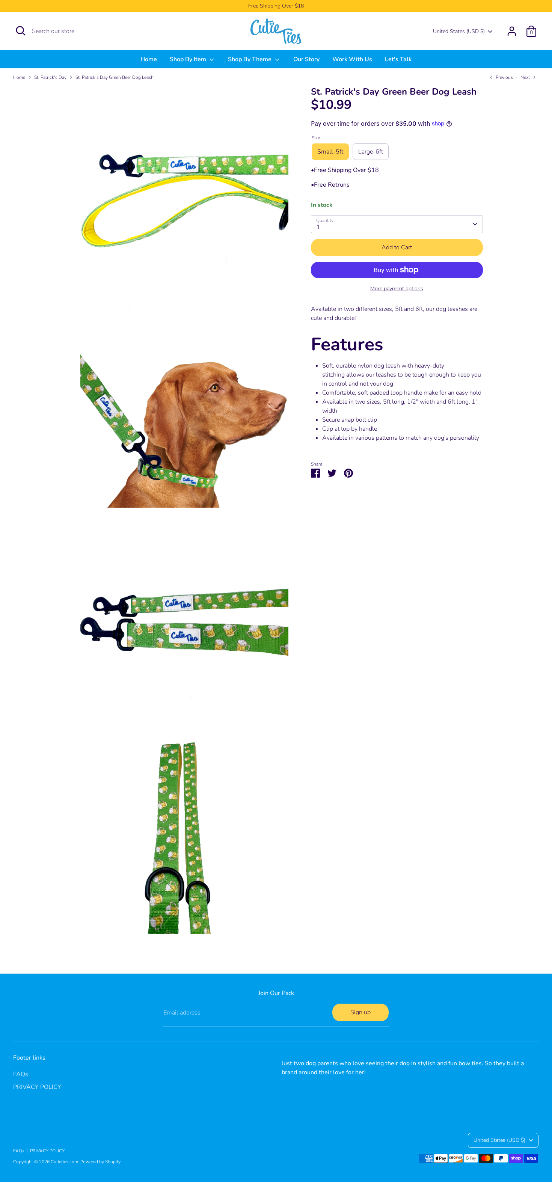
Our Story (306, 59)
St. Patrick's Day (50, 77)
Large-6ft (370, 152)
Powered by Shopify (100, 1162)
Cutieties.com (64, 1162)
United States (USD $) (459, 31)
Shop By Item (189, 59)
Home (148, 59)
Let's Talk (398, 59)
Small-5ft (330, 152)
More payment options (396, 288)
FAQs (20, 1074)
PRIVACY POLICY (37, 1087)
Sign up (360, 1012)
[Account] (511, 31)
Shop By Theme (250, 59)
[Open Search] (20, 30)
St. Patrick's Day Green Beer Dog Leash (114, 77)
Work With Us (352, 59)
